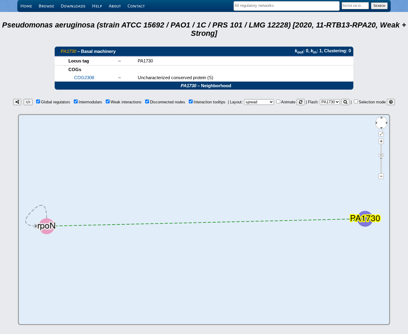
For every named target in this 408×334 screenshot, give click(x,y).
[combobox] (287, 6)
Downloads (73, 6)
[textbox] (286, 5)
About (115, 6)
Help (97, 6)
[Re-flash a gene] (345, 102)
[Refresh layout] (301, 102)
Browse (46, 6)
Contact (136, 6)
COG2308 (84, 77)
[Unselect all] (391, 102)
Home (26, 6)
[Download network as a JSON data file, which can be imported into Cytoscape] (28, 102)
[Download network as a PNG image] (17, 102)
